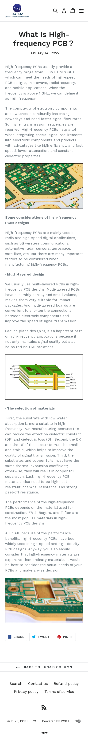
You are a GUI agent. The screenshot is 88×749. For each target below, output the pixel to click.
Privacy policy (26, 691)
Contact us (38, 683)
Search (16, 683)
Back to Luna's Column (47, 667)
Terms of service (59, 691)
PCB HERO (28, 721)
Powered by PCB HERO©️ (61, 721)
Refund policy (66, 683)
